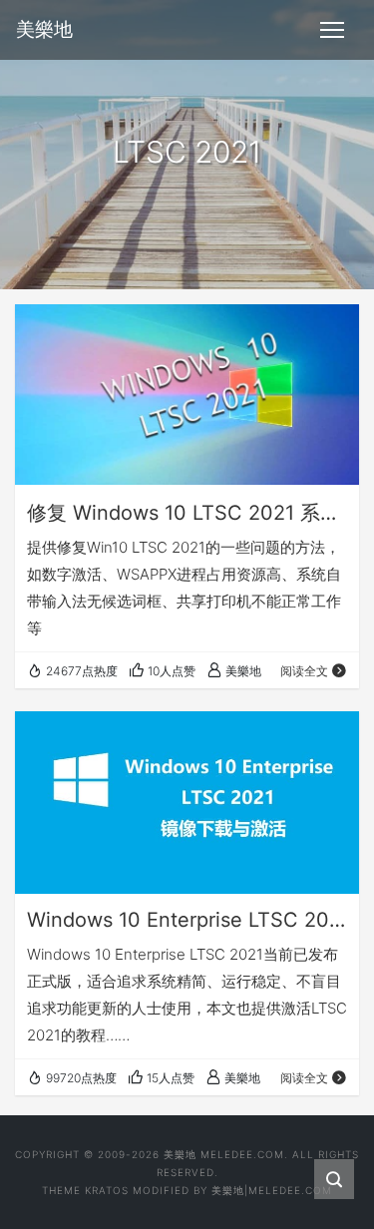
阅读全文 (304, 670)
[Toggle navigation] (332, 30)
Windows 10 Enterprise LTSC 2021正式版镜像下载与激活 (187, 920)
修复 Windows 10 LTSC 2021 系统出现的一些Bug (187, 513)
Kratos (107, 1190)
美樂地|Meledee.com (271, 1190)
